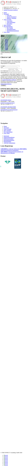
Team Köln (9, 21)
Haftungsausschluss (8, 138)
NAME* (3, 66)
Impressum (6, 136)
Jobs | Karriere (7, 25)
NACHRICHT (4, 71)
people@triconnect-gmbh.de (11, 10)
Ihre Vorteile (10, 28)
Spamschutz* (4, 72)
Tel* (2, 67)
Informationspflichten (9, 140)
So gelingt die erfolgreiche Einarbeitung (14, 149)
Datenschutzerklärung (9, 137)
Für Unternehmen (8, 26)
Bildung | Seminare (11, 18)
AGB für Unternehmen (9, 143)
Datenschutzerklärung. (6, 84)
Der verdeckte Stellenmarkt (10, 149)
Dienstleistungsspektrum (13, 30)
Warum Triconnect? (11, 16)
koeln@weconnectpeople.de (8, 102)
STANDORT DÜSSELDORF (8, 107)
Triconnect (6, 14)
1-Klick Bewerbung (5, 52)
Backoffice (9, 23)
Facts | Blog (7, 32)
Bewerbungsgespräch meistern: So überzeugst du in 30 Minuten (12, 152)
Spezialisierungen (11, 29)
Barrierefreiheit (7, 141)
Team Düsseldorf (11, 22)
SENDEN (3, 85)
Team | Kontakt (7, 19)
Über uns (9, 15)
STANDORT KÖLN (6, 100)
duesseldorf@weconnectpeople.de (9, 109)
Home (5, 12)
